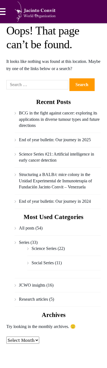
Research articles (33, 299)
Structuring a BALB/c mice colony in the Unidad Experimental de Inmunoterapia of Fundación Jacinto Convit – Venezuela (55, 180)
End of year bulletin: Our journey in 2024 (55, 201)
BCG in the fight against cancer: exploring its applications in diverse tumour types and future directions (59, 119)
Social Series (43, 262)
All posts (26, 228)
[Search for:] (37, 84)
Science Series (44, 248)
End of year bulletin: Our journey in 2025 (55, 139)
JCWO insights (32, 285)
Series (24, 242)
